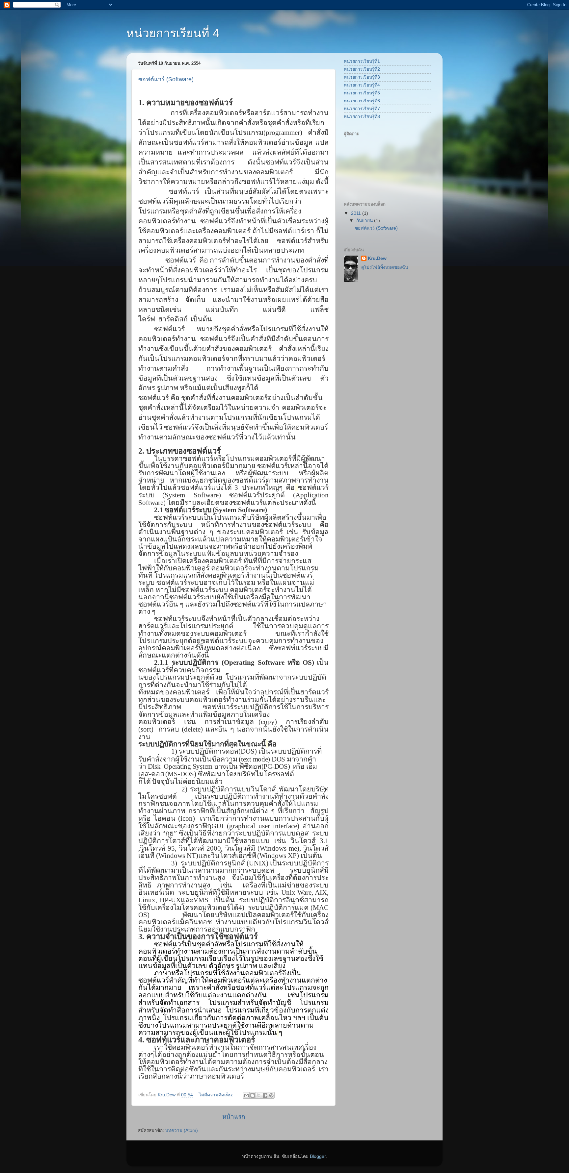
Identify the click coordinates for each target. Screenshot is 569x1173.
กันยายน (365, 220)
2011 (356, 213)
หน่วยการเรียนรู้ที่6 (362, 100)
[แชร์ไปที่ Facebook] (265, 1095)
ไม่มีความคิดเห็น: (216, 1094)
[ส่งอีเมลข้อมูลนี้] (246, 1095)
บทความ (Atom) (181, 1130)
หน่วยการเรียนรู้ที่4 (362, 85)
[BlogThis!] (252, 1095)
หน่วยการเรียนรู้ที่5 (362, 92)
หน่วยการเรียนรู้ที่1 (362, 61)
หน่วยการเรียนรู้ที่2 (362, 69)
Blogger (318, 1156)
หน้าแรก (233, 1116)
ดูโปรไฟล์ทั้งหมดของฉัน (384, 267)
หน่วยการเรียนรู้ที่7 (362, 108)
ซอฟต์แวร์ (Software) (166, 79)
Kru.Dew (377, 258)
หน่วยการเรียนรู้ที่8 (362, 116)
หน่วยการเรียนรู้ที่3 (362, 77)
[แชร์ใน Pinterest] (271, 1095)
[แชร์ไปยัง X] (259, 1095)
